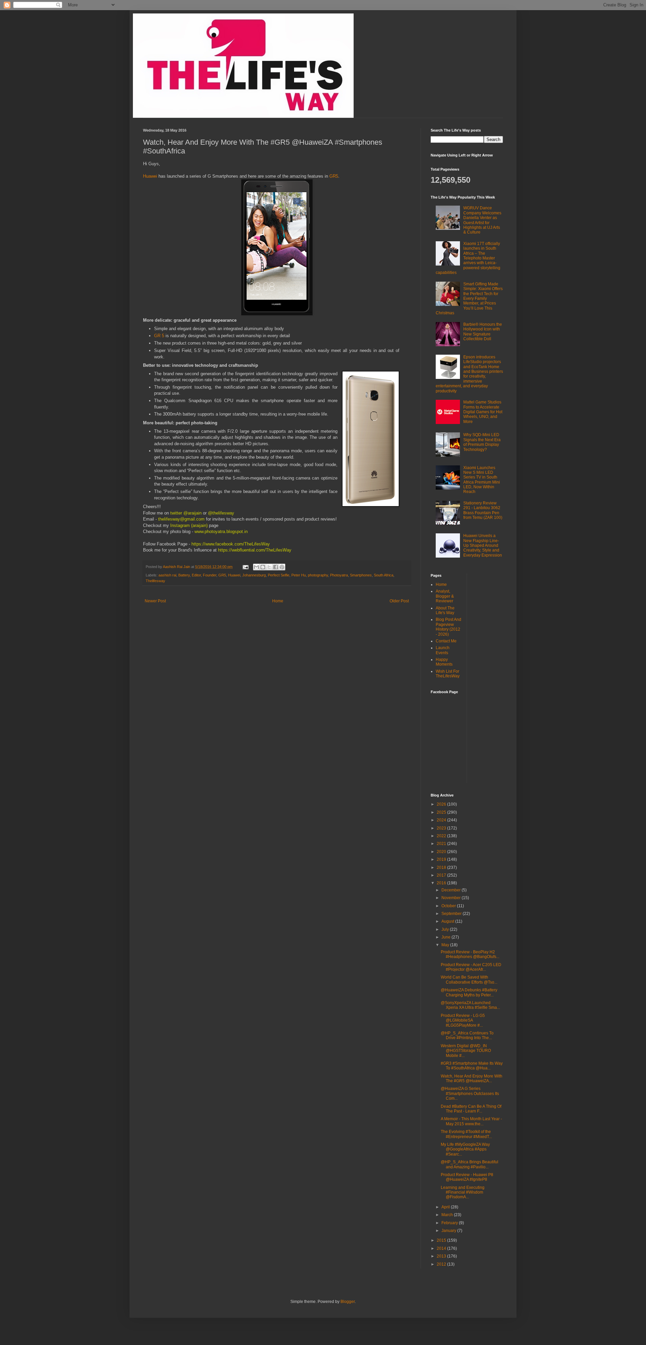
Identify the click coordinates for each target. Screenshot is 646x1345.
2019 (442, 859)
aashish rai (167, 575)
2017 (442, 875)
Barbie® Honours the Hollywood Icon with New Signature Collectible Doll (482, 331)
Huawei (150, 176)
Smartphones (361, 575)
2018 (442, 867)
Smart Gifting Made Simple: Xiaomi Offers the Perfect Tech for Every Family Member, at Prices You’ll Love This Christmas (469, 298)
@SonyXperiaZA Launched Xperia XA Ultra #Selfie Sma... (470, 1005)
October (449, 906)
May (445, 945)
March (447, 1214)
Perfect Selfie (278, 575)
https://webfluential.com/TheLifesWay (254, 550)
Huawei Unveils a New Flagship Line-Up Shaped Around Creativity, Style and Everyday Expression (482, 545)
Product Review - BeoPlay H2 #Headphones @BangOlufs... (470, 954)
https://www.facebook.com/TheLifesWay (230, 543)
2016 (442, 883)
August (448, 921)
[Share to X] (269, 567)
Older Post (399, 601)
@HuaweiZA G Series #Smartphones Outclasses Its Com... (470, 1093)
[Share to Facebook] (275, 567)
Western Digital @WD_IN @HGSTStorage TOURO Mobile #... (466, 1050)
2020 (442, 851)
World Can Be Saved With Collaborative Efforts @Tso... (469, 979)
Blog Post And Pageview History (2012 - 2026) (448, 626)
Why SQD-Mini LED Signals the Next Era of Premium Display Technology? (482, 442)
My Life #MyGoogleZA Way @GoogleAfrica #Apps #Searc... (465, 1149)
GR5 (333, 176)
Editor (196, 575)
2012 (442, 1264)
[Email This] (256, 567)
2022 (442, 836)
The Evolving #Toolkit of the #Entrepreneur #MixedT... (466, 1134)
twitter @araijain (186, 513)
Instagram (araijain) (189, 525)
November (451, 897)
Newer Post (155, 601)
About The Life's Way (445, 610)
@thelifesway (222, 513)
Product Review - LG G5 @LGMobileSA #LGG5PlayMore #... (463, 1020)
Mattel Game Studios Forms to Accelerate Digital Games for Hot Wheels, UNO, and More (482, 412)
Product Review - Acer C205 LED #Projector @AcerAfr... (471, 967)
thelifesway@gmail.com (181, 519)
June (446, 937)
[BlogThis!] (262, 567)
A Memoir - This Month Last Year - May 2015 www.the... (471, 1121)
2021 (442, 843)
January (449, 1230)
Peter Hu (298, 575)
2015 (442, 1240)
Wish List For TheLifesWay (448, 673)
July (445, 929)
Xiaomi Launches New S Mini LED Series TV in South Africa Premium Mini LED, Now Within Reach (481, 479)
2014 (442, 1248)
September (452, 913)
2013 (442, 1256)
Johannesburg (254, 575)
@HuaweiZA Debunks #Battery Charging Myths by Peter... (469, 992)
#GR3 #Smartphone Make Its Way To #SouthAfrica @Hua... (472, 1065)
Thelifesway (155, 581)
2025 (442, 812)
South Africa (383, 575)
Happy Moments (444, 662)
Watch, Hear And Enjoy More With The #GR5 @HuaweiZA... (471, 1078)
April (446, 1207)
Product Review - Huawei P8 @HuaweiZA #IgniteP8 (467, 1177)
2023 (442, 828)
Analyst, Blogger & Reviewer (445, 596)
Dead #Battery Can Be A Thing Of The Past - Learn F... (471, 1108)
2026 (442, 804)
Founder (209, 575)
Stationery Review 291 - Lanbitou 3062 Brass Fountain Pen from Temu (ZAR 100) (482, 510)
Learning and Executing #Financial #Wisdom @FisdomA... (463, 1192)
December (451, 890)
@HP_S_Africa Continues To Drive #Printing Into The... (467, 1035)
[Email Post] (245, 567)
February (450, 1222)
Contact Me (446, 641)
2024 (442, 820)
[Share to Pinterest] (282, 567)
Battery (184, 575)
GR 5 (159, 335)
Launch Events (443, 650)
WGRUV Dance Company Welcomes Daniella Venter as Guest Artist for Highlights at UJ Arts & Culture (482, 220)
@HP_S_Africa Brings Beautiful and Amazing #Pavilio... (469, 1164)
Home (277, 601)
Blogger (347, 1301)
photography (318, 575)
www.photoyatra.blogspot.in (221, 531)
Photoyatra (339, 575)
